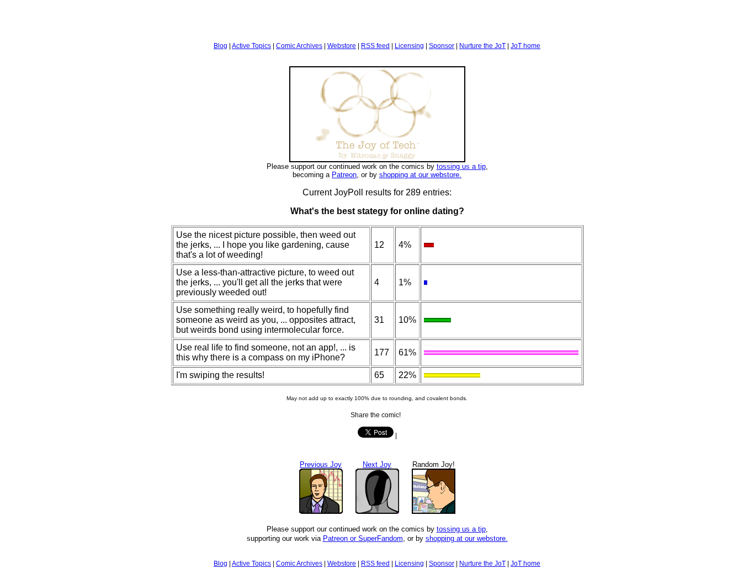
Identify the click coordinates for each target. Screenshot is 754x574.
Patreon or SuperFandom (363, 538)
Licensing (409, 46)
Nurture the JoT (482, 46)
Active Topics (251, 46)
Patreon (344, 175)
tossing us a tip (461, 166)
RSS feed (375, 46)
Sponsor (441, 46)
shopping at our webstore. (420, 175)
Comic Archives (299, 46)
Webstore (341, 46)
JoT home (525, 46)
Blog (220, 46)
